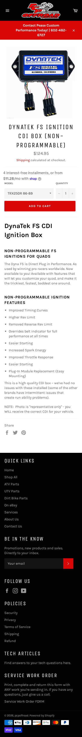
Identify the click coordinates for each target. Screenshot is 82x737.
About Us (11, 519)
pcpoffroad (21, 715)
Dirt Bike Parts (16, 498)
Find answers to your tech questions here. (37, 663)
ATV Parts (11, 484)
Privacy (10, 620)
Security (10, 613)
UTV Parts (11, 491)
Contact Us (13, 526)
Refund (10, 641)
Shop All (10, 477)
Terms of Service (17, 627)
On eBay (10, 505)
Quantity (62, 183)
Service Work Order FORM (24, 701)
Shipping (23, 160)
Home (9, 470)
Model (8, 183)
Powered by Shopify (42, 715)
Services (11, 512)
